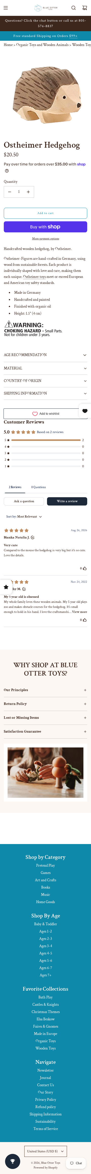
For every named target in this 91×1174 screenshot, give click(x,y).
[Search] (73, 7)
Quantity (10, 181)
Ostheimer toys (34, 276)
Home (8, 45)
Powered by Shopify (45, 1167)
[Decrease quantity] (9, 191)
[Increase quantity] (28, 191)
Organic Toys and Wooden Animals (42, 45)
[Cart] (84, 7)
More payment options (45, 238)
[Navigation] (5, 7)
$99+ (73, 36)
